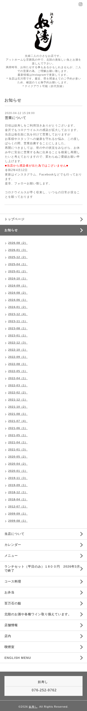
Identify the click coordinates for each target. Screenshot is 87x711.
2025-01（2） (18, 271)
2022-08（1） (18, 364)
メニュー (11, 555)
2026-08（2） (18, 242)
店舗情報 (11, 625)
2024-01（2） (18, 307)
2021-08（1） (18, 414)
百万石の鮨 (12, 603)
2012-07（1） (18, 506)
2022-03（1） (18, 385)
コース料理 (12, 581)
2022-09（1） (18, 357)
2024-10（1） (18, 278)
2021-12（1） (18, 399)
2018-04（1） (18, 499)
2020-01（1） (18, 471)
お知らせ (11, 230)
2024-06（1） (18, 300)
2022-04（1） (18, 378)
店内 (7, 636)
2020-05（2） (18, 456)
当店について (14, 534)
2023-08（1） (18, 328)
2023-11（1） (18, 321)
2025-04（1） (18, 264)
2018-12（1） (18, 492)
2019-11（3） (18, 478)
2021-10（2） (18, 406)
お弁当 (11, 592)
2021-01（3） (18, 449)
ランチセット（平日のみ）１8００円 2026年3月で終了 (42, 568)
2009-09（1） (18, 513)
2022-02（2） (18, 392)
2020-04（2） (18, 463)
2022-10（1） (18, 349)
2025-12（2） (18, 257)
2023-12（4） (18, 314)
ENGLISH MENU (17, 658)
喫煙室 (9, 647)
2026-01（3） (18, 250)
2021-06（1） (18, 428)
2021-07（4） (18, 421)
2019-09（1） (18, 485)
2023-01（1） (18, 335)
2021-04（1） (18, 442)
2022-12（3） (18, 342)
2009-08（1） (18, 520)
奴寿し (33, 706)
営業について (15, 118)
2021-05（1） (18, 435)
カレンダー (12, 544)
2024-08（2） (18, 292)
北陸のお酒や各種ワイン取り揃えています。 (37, 614)
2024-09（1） (18, 285)
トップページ (14, 219)
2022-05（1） (18, 371)
